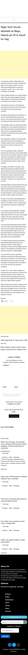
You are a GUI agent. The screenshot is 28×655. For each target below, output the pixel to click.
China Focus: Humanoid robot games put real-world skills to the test (14, 500)
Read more (4, 469)
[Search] (25, 622)
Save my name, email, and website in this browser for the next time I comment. (13, 395)
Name (5, 387)
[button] (22, 11)
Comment (6, 365)
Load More (4, 553)
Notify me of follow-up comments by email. (14, 403)
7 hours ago (5, 504)
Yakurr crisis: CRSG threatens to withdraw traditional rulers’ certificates (14, 477)
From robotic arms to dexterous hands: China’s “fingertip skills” (13, 522)
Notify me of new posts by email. (14, 411)
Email (16, 387)
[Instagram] (18, 645)
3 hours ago (5, 453)
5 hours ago (5, 482)
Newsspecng (6, 451)
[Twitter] (14, 645)
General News (5, 438)
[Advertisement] (14, 65)
